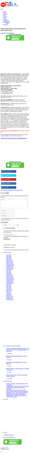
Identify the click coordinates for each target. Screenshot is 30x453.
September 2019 (10, 268)
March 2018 (9, 290)
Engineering (6, 20)
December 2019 (10, 264)
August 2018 (9, 283)
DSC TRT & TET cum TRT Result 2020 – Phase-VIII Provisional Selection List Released (17, 391)
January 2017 (9, 298)
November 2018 (10, 279)
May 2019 (8, 271)
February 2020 (9, 261)
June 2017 (8, 292)
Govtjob (2, 447)
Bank (4, 11)
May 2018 (8, 287)
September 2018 (10, 282)
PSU (4, 18)
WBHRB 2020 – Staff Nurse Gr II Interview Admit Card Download (16, 396)
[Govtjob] (10, 7)
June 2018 (8, 286)
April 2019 (8, 273)
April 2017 (8, 294)
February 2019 (9, 275)
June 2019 (8, 270)
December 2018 (10, 278)
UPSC (4, 12)
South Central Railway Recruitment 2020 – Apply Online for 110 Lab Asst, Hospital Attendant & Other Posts (17, 350)
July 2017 (8, 291)
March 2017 (9, 295)
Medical (5, 16)
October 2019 (9, 266)
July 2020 (8, 254)
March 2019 (9, 274)
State (7, 23)
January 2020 (9, 262)
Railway (5, 14)
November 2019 (10, 265)
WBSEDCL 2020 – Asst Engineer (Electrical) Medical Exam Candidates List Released (17, 393)
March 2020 (9, 260)
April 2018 (8, 289)
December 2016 (10, 299)
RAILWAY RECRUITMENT (8, 33)
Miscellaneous (6, 22)
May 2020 (8, 257)
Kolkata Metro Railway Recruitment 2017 (13, 190)
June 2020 (8, 256)
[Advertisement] (15, 57)
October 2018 (9, 281)
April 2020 (8, 258)
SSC (4, 15)
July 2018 (8, 285)
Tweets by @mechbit (8, 434)
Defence (5, 19)
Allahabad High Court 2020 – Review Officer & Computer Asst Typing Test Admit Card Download (17, 387)
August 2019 (9, 269)
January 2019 (9, 277)
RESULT (5, 24)
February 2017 (9, 296)
